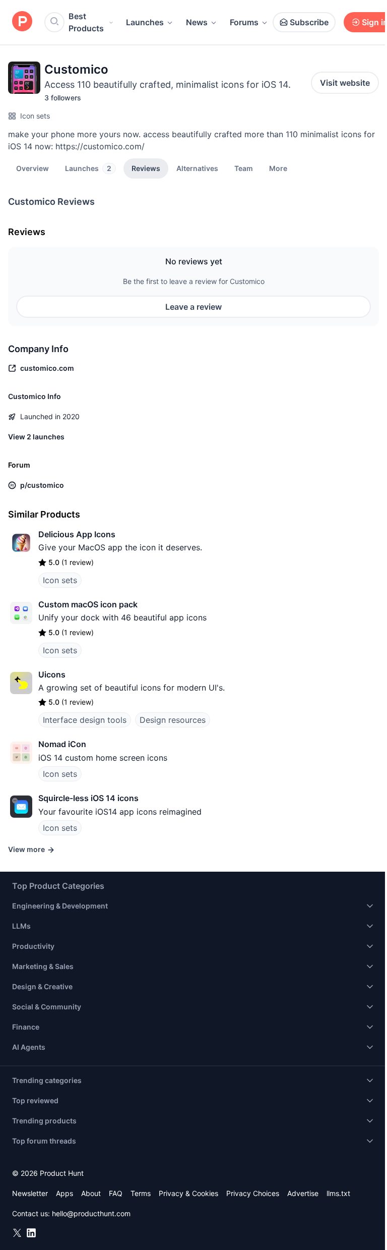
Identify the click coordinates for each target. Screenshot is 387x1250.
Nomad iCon (62, 744)
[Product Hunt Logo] (22, 22)
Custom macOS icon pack (88, 604)
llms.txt (338, 1193)
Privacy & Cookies (188, 1193)
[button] (278, 168)
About (91, 1193)
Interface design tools (84, 720)
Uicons (52, 674)
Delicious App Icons (76, 534)
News (197, 22)
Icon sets (35, 115)
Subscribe (309, 22)
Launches (145, 22)
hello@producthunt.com (91, 1213)
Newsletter (30, 1193)
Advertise (302, 1193)
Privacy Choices (252, 1193)
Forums (244, 22)
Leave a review (193, 307)
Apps (64, 1193)
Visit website (345, 83)
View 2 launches (36, 436)
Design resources (173, 720)
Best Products (86, 22)
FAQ (115, 1193)
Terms (141, 1193)
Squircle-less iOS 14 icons (88, 798)
